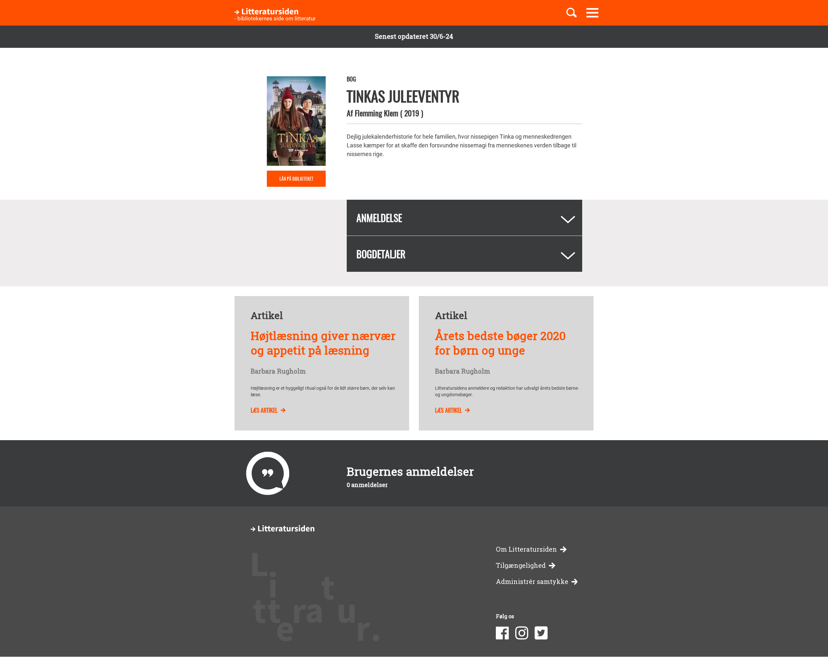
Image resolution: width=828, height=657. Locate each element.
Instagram (521, 633)
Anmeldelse (379, 217)
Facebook (502, 633)
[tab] (464, 218)
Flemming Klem (376, 113)
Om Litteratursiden (526, 549)
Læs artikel (264, 410)
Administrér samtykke (532, 581)
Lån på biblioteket (296, 178)
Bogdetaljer (381, 254)
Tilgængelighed (521, 565)
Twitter (541, 633)
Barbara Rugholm (278, 371)
